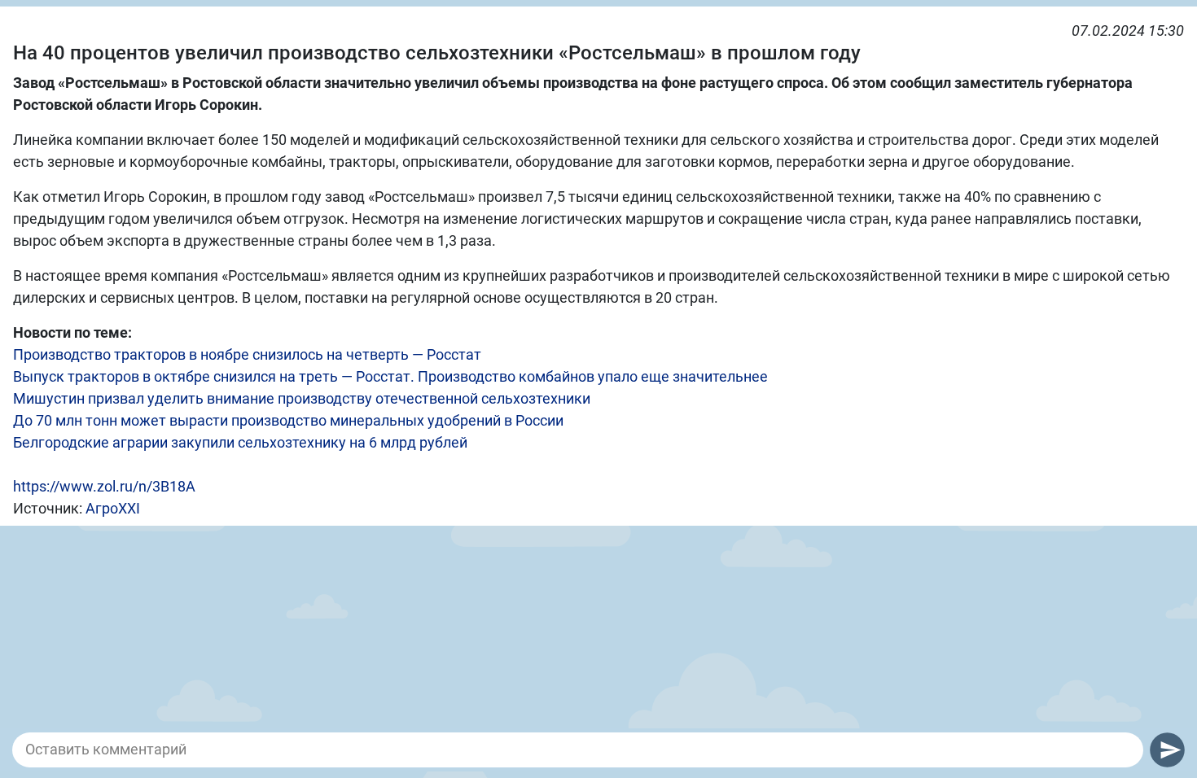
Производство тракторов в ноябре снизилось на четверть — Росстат (247, 354)
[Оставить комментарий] (577, 749)
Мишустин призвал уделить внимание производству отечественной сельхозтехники (301, 398)
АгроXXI (113, 508)
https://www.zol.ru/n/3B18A (104, 486)
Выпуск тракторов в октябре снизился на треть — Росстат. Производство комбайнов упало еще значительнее (390, 376)
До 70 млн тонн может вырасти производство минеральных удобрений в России (288, 420)
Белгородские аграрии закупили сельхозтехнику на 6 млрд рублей (240, 442)
